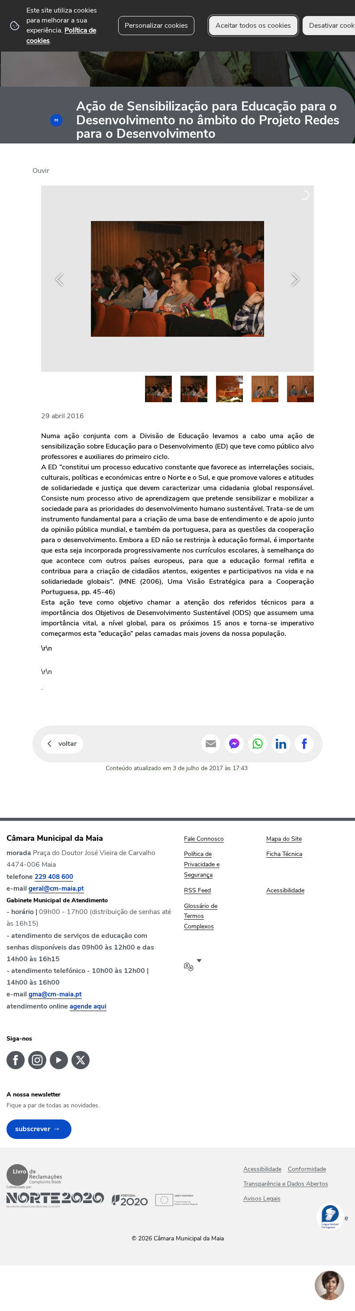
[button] (158, 389)
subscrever (32, 1129)
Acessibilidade (262, 1169)
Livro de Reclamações (34, 1175)
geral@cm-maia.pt (56, 888)
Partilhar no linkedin (280, 743)
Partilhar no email (210, 743)
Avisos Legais (262, 1198)
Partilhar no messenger (234, 743)
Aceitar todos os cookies (253, 25)
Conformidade (307, 1169)
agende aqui (88, 1006)
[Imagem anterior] (59, 279)
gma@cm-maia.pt (55, 994)
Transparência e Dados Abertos (285, 1184)
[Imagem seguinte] (295, 279)
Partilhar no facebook (304, 743)
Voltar (67, 743)
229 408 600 (54, 876)
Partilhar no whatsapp (257, 743)
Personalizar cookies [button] (156, 25)
